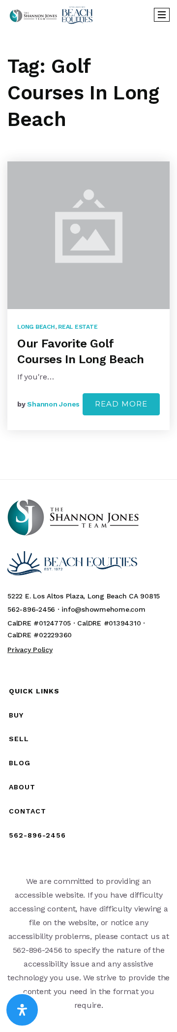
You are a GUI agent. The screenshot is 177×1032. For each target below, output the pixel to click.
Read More (121, 403)
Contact (27, 811)
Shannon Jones (53, 404)
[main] (88, 254)
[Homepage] (51, 15)
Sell (19, 739)
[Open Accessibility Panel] (22, 1010)
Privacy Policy (30, 650)
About (22, 787)
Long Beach (36, 326)
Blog (19, 763)
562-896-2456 (37, 835)
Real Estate (77, 326)
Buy (16, 715)
